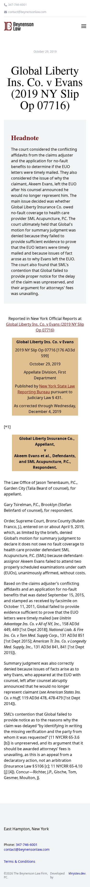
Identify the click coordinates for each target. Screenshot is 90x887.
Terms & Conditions (19, 861)
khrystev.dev (77, 873)
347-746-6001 (17, 5)
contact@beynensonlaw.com (27, 12)
